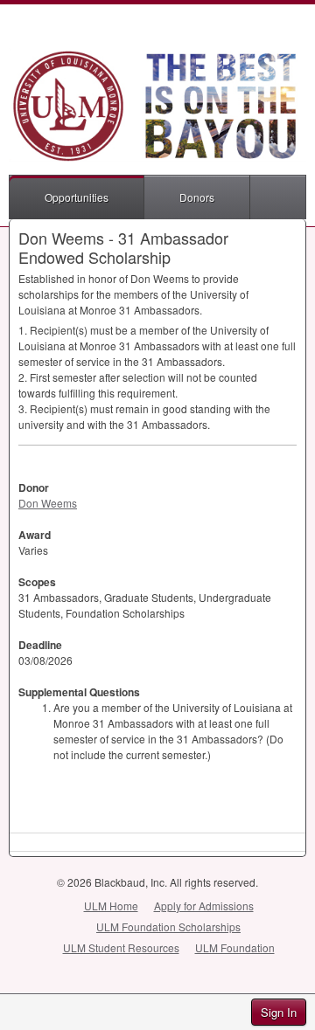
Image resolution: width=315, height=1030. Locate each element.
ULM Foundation (235, 947)
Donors (196, 197)
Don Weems (47, 502)
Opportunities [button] (76, 197)
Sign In (279, 1012)
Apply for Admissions (204, 905)
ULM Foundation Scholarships (168, 926)
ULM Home (111, 905)
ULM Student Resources (121, 947)
